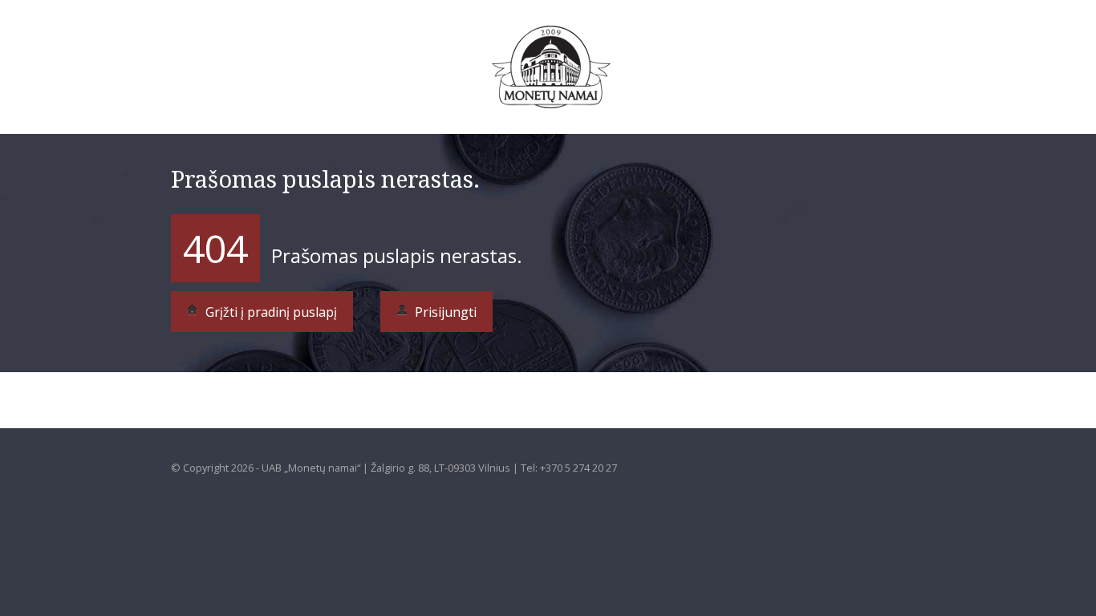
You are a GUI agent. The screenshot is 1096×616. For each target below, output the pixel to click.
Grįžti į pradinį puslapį (269, 312)
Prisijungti (444, 312)
